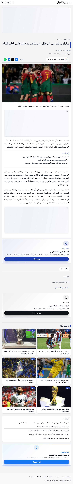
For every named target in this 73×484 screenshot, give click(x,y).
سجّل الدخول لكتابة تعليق (62, 288)
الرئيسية (65, 39)
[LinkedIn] (9, 59)
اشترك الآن (36, 259)
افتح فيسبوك (36, 462)
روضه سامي (67, 50)
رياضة (58, 39)
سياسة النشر (38, 476)
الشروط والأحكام (48, 476)
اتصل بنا (31, 476)
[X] (12, 59)
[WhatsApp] (5, 59)
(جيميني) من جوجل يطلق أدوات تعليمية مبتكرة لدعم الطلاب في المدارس (49, 430)
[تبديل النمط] (13, 2)
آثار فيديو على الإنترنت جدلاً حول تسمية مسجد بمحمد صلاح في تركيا (46, 163)
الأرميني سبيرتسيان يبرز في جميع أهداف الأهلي (52, 160)
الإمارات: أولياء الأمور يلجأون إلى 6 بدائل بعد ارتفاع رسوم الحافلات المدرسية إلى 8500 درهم (43, 423)
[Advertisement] (36, 20)
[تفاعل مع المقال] (66, 269)
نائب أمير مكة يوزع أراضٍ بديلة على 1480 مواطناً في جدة (53, 426)
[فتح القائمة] (70, 2)
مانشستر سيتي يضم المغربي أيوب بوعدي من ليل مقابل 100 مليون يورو (44, 157)
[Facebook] (16, 59)
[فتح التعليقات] (61, 269)
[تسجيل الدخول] (2, 2)
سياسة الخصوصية (66, 476)
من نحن (57, 476)
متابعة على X (36, 313)
